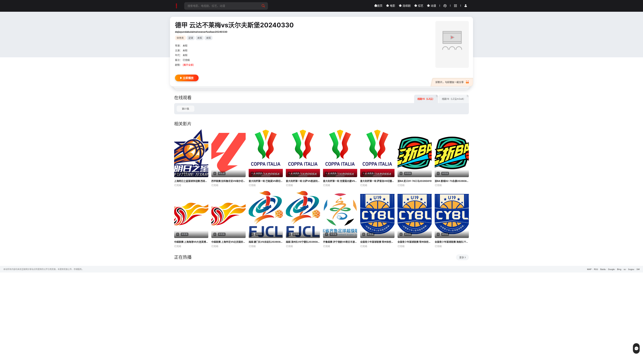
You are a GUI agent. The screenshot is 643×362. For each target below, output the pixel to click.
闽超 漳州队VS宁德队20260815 (303, 241)
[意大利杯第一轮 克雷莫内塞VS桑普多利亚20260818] (340, 153)
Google (611, 269)
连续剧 (406, 5)
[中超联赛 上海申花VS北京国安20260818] (228, 214)
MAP (589, 269)
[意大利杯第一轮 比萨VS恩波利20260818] (303, 153)
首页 (379, 5)
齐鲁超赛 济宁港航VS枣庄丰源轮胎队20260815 (340, 241)
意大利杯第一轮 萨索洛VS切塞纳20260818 (377, 180)
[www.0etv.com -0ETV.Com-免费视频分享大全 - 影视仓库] (176, 5)
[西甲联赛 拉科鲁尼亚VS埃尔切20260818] (228, 153)
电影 (392, 5)
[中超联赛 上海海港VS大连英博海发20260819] (191, 214)
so (625, 269)
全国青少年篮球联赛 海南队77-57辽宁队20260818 (452, 241)
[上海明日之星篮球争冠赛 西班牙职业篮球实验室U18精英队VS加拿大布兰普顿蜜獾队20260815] (191, 153)
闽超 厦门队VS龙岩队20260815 (266, 241)
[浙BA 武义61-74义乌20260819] (415, 153)
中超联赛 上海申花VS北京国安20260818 (228, 241)
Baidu (603, 269)
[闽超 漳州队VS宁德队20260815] (303, 214)
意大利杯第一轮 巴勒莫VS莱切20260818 (266, 180)
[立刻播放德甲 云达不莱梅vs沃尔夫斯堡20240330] (452, 44)
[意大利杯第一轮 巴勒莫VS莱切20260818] (266, 153)
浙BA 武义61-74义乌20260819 (415, 180)
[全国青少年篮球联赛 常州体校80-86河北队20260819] (415, 214)
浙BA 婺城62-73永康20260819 (452, 180)
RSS (596, 269)
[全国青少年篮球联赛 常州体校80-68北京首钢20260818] (377, 214)
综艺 (420, 5)
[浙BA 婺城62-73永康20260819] (452, 153)
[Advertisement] (100, 296)
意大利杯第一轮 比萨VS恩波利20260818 (303, 180)
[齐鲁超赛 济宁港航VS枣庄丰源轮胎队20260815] (340, 214)
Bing (619, 269)
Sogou (631, 269)
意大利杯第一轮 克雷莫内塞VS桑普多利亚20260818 (340, 180)
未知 (199, 37)
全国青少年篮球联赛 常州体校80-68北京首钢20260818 (377, 241)
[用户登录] (465, 5)
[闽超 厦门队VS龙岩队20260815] (266, 214)
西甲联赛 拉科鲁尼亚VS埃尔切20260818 (228, 180)
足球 (190, 37)
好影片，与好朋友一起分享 (450, 82)
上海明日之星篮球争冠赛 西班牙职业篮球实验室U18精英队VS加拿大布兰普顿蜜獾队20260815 (191, 180)
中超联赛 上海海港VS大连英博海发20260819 (191, 241)
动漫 (433, 5)
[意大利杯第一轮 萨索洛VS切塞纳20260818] (377, 153)
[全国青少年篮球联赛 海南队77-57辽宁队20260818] (452, 214)
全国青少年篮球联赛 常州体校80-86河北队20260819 (415, 241)
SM (638, 269)
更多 (461, 257)
